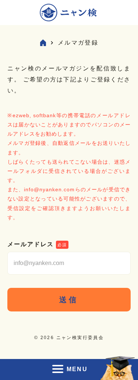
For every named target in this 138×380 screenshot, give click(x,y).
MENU (77, 369)
